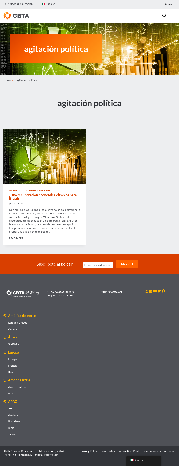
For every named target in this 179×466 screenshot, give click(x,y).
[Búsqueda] (164, 16)
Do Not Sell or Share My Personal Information (30, 454)
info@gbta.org (113, 291)
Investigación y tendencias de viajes (29, 190)
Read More (18, 238)
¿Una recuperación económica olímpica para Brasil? (43, 196)
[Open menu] (172, 16)
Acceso (169, 4)
